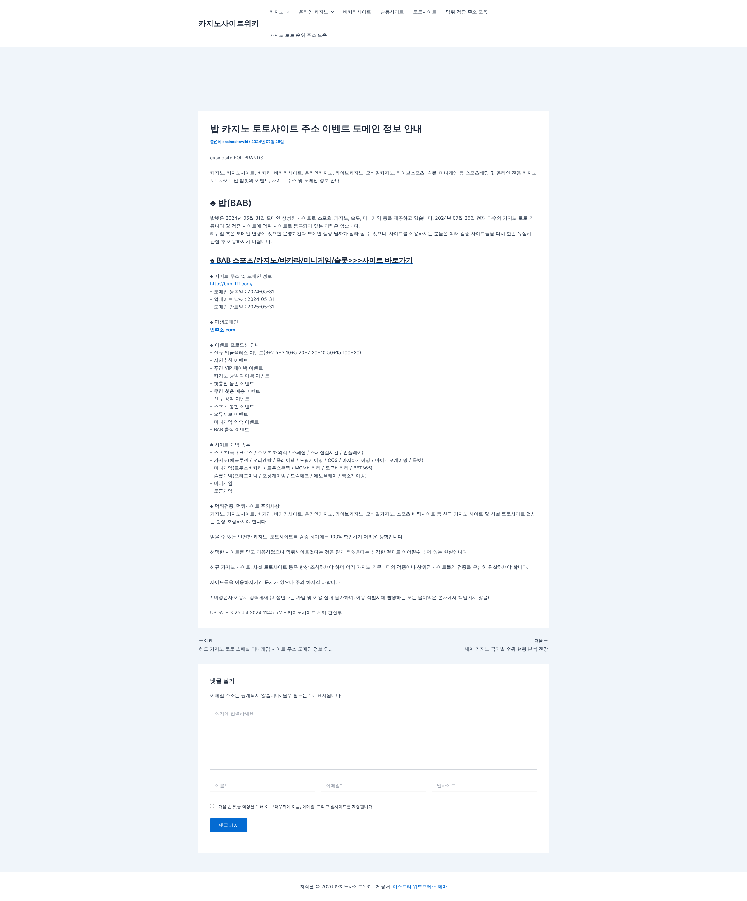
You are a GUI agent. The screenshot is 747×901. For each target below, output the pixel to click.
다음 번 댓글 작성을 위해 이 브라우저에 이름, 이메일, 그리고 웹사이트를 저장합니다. (296, 806)
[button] (286, 11)
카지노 (277, 12)
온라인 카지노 (313, 12)
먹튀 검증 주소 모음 (467, 12)
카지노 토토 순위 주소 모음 (298, 35)
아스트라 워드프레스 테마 (420, 886)
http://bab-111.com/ (231, 284)
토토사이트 (425, 12)
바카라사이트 (357, 12)
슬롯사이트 (392, 12)
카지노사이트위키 (228, 23)
